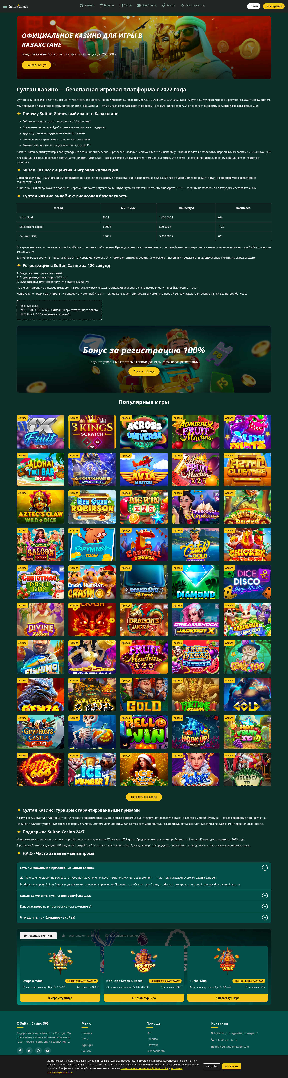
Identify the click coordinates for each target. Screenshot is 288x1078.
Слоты (128, 5)
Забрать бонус (36, 65)
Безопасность (155, 1051)
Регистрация (274, 6)
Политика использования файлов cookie (144, 1068)
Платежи (152, 1045)
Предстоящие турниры (81, 935)
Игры (85, 1039)
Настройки (212, 1066)
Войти (254, 6)
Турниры (87, 1045)
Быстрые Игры (195, 5)
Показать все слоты (144, 797)
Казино (89, 5)
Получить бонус (144, 371)
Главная (87, 1033)
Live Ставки (149, 5)
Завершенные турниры (125, 935)
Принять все (232, 1066)
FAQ (149, 1033)
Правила (152, 1039)
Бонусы (109, 5)
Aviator (171, 5)
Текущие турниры (41, 935)
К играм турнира (60, 998)
